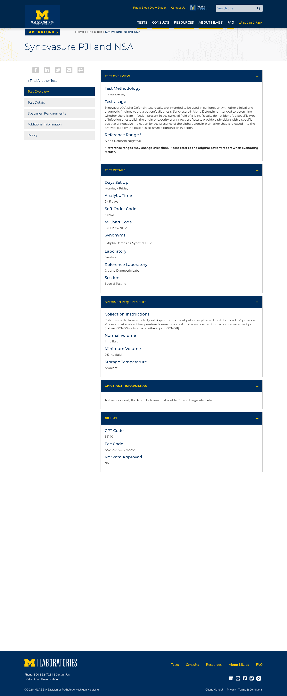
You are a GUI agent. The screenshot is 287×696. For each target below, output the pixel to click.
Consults (160, 22)
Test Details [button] (115, 170)
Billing (32, 135)
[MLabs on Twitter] (252, 678)
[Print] (81, 70)
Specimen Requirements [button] (125, 302)
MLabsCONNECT (201, 8)
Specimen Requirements (47, 113)
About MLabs (211, 22)
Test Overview (38, 91)
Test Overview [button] (117, 76)
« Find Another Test (42, 81)
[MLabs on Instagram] (259, 678)
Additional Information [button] (126, 386)
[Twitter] (58, 70)
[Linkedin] (47, 70)
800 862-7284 (253, 23)
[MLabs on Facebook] (245, 678)
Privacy (231, 690)
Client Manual (214, 690)
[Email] (69, 70)
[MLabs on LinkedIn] (232, 678)
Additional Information (45, 124)
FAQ (230, 22)
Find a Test (94, 32)
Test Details (36, 102)
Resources (184, 22)
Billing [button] (111, 418)
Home (79, 32)
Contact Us (178, 8)
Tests (142, 22)
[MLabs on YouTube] (239, 678)
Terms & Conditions (250, 690)
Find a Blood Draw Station (150, 8)
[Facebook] (35, 70)
